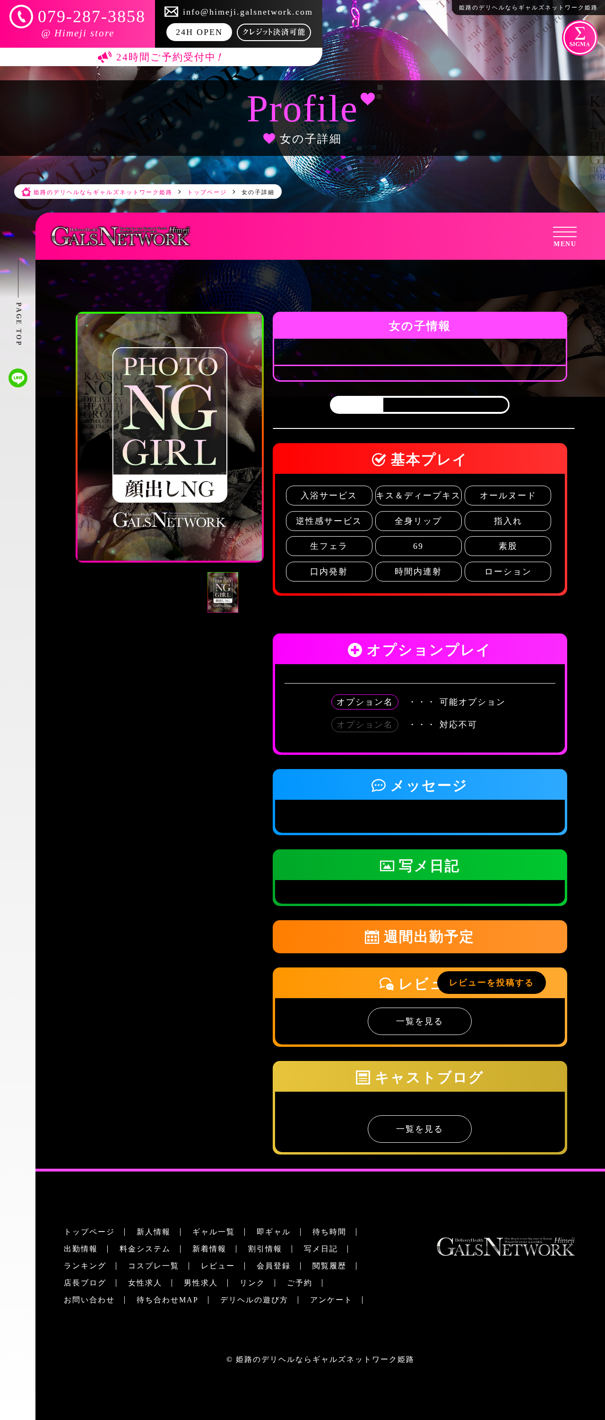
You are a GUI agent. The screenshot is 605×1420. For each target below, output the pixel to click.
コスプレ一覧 (153, 1266)
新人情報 (154, 1232)
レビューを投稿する (491, 982)
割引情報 (265, 1249)
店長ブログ (85, 1283)
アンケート (331, 1300)
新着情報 (209, 1249)
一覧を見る (419, 1021)
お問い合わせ (89, 1300)
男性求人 (201, 1283)
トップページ (89, 1232)
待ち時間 (329, 1232)
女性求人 (145, 1283)
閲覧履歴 (329, 1266)
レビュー (218, 1266)
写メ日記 (321, 1249)
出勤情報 (81, 1249)
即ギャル (274, 1232)
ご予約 (299, 1283)
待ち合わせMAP (168, 1300)
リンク (252, 1283)
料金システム (145, 1249)
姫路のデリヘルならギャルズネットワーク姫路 (325, 1359)
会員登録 (274, 1266)
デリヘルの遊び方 (254, 1300)
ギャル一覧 (213, 1232)
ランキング (85, 1266)
